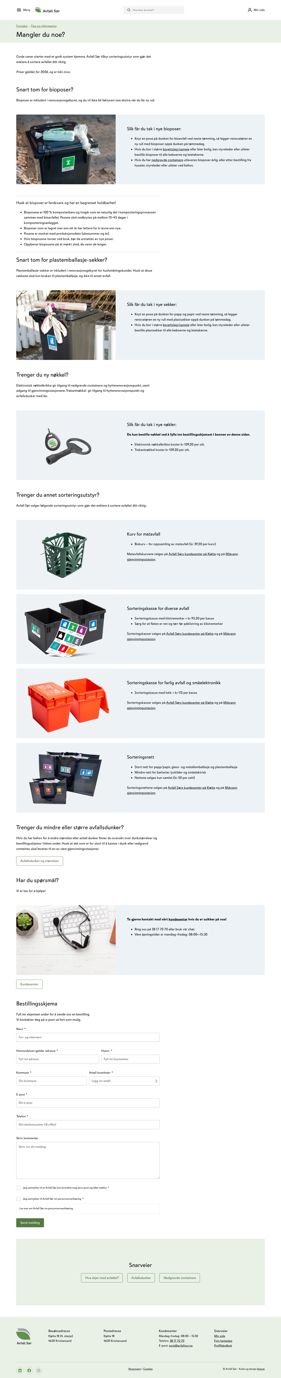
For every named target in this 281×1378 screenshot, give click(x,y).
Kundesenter (29, 984)
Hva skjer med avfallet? (102, 1278)
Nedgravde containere (180, 1278)
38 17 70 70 (177, 1341)
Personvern (134, 1369)
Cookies (148, 1369)
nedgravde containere (167, 160)
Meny (26, 10)
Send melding (30, 1223)
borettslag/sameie (176, 149)
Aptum (261, 1369)
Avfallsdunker (141, 1278)
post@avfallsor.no (181, 1346)
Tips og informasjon (44, 26)
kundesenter (178, 919)
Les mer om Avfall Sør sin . (46, 1208)
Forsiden (22, 26)
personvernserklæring (60, 1208)
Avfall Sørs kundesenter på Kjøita (192, 554)
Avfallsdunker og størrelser (39, 861)
